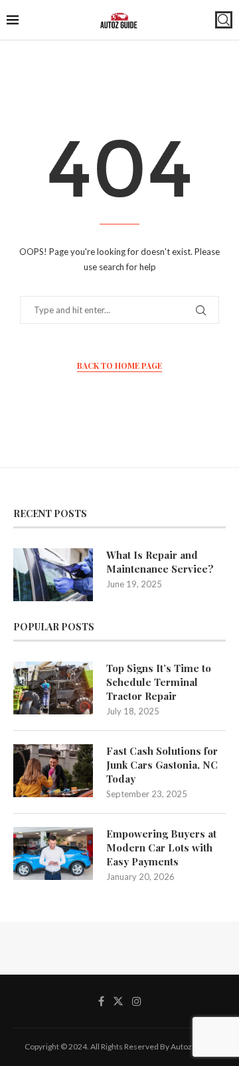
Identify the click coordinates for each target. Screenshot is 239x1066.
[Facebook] (101, 1001)
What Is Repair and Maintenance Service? (160, 561)
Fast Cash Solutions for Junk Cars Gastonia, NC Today (162, 764)
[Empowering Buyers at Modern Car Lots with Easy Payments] (53, 853)
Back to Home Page (119, 365)
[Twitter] (118, 1001)
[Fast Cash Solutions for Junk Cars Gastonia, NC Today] (53, 770)
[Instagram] (136, 1001)
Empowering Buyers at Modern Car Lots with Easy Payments (161, 847)
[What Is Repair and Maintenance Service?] (53, 574)
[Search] (223, 19)
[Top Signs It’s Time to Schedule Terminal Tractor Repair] (53, 687)
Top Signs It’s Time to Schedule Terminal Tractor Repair (158, 682)
